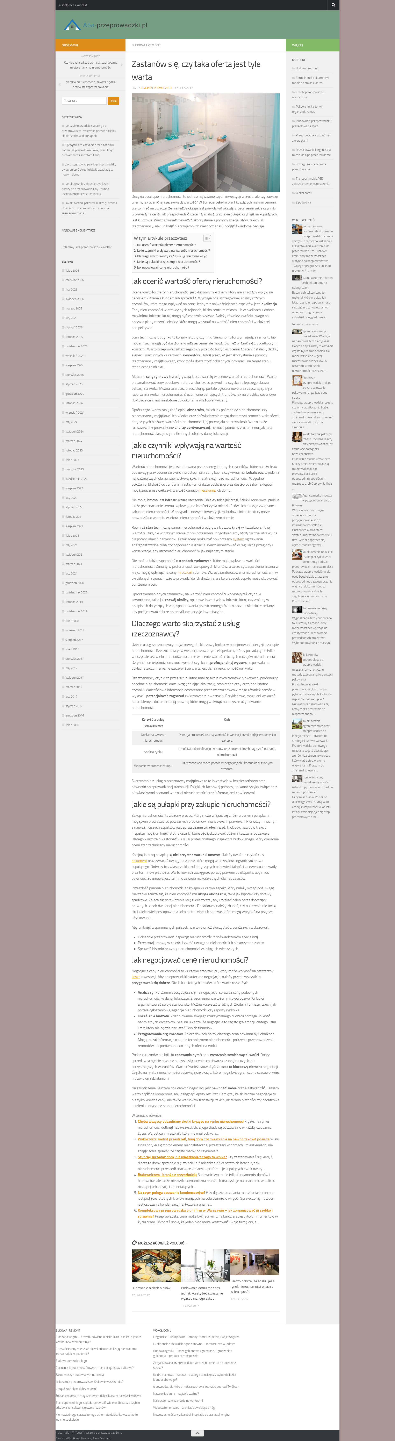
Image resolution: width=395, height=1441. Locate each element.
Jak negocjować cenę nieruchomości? (163, 267)
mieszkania (207, 490)
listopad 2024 (74, 403)
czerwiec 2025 (74, 375)
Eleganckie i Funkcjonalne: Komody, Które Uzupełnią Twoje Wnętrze (196, 1337)
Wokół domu (304, 193)
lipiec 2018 (72, 621)
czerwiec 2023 (74, 469)
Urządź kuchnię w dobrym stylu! (76, 1389)
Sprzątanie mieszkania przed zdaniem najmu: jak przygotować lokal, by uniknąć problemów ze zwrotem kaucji (88, 150)
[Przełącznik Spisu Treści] (205, 238)
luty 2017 (71, 696)
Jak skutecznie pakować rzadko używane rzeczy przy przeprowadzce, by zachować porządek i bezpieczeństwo (312, 444)
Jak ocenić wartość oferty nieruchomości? (166, 245)
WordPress (73, 1438)
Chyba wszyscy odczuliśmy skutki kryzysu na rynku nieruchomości (191, 1121)
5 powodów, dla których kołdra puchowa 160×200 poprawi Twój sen (196, 1387)
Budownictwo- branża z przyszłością (167, 1174)
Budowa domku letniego (71, 1361)
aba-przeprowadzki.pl (157, 88)
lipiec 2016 (72, 725)
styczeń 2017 (73, 706)
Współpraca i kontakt (72, 5)
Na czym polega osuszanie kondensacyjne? (171, 1192)
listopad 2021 (74, 517)
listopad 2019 (74, 602)
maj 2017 (71, 668)
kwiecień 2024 (74, 431)
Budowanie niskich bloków (151, 1288)
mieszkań (185, 572)
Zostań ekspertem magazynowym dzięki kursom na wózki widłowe (98, 1396)
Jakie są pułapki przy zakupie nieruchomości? (168, 262)
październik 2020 (76, 592)
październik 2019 (76, 611)
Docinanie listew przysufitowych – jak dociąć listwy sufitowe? (95, 1368)
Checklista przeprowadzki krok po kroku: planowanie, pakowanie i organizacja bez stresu (311, 387)
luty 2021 (71, 573)
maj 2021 (71, 545)
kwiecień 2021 (74, 554)
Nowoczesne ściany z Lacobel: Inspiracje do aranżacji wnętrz (191, 1415)
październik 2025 (76, 346)
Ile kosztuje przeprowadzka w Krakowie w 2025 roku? (90, 1382)
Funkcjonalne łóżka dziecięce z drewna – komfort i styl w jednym (194, 1344)
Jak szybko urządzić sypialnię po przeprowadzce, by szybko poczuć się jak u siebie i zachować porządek (89, 131)
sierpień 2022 (74, 488)
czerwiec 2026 (74, 280)
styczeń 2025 (73, 384)
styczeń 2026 (73, 327)
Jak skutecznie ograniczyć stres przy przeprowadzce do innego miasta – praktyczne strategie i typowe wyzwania (311, 731)
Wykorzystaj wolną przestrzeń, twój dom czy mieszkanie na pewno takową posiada (204, 1139)
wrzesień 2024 (74, 412)
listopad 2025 (74, 337)
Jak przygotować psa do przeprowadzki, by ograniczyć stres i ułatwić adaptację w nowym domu (89, 169)
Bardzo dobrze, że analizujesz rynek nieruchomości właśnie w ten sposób (252, 1286)
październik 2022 (76, 479)
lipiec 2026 (72, 270)
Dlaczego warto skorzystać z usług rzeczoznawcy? (172, 256)
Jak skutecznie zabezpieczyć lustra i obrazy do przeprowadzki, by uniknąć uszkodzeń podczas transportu (86, 189)
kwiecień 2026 (74, 299)
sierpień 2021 (74, 526)
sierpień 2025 (74, 365)
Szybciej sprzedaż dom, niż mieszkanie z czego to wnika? (182, 1157)
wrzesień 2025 (74, 356)
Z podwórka (303, 202)
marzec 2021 (73, 564)
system (238, 539)
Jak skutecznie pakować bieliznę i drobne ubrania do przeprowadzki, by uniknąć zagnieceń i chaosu (89, 208)
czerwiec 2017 (74, 659)
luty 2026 (71, 318)
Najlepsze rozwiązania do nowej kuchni (178, 1401)
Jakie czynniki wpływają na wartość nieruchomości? (173, 250)
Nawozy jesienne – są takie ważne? (176, 1394)
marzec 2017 (73, 687)
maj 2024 (71, 422)
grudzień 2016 (74, 715)
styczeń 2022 (73, 507)
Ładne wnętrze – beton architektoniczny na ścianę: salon (312, 283)
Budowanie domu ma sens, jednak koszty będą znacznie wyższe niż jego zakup (202, 1293)
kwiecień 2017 (74, 677)
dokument (139, 860)
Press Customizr (102, 1438)
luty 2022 (71, 498)
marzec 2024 (73, 441)
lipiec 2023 (72, 460)
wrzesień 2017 (74, 630)
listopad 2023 (74, 450)
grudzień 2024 (74, 393)
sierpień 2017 (74, 640)
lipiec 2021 (72, 535)
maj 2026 (71, 289)
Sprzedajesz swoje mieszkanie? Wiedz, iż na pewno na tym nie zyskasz (311, 336)
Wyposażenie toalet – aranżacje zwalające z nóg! (184, 1408)
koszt (136, 977)
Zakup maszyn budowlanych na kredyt (80, 1375)
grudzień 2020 (74, 583)
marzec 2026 (73, 308)
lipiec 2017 (72, 649)
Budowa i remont (146, 45)
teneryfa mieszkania (305, 324)
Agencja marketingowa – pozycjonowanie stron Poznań (312, 500)
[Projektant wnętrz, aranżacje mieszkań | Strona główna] (105, 25)
